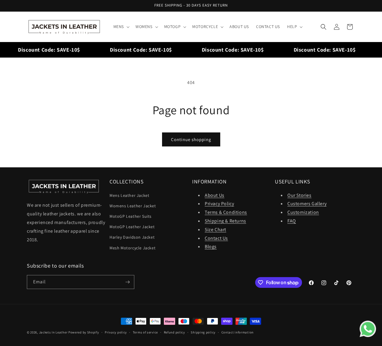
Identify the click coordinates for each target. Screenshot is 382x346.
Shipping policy (203, 332)
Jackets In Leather (53, 332)
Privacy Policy (219, 203)
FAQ (291, 221)
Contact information (237, 332)
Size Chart (215, 229)
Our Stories (299, 195)
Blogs (211, 246)
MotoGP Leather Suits (131, 216)
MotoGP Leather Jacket (132, 226)
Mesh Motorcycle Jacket (132, 248)
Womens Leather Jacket (133, 205)
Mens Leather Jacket (129, 195)
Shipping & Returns (225, 221)
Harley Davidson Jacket (132, 237)
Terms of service (145, 332)
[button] (121, 26)
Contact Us (216, 238)
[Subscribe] (127, 282)
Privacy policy (116, 332)
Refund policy (174, 332)
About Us (214, 195)
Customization (303, 212)
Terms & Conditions (226, 212)
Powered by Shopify (83, 332)
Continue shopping (191, 139)
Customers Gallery (306, 203)
